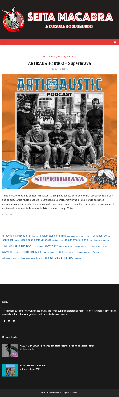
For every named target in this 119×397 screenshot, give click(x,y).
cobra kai (7, 239)
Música (61, 57)
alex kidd (34, 236)
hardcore (11, 245)
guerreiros (105, 240)
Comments (7, 214)
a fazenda (8, 235)
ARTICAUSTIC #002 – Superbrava (59, 63)
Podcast (71, 57)
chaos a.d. (80, 236)
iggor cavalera (38, 247)
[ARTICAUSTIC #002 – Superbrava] (59, 131)
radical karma (53, 252)
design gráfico (58, 240)
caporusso (71, 236)
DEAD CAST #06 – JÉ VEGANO (33, 365)
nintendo (7, 251)
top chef (48, 257)
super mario (30, 258)
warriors (78, 258)
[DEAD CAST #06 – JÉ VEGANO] (10, 370)
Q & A (44, 252)
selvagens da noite (9, 258)
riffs (93, 252)
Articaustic (49, 57)
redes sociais (69, 252)
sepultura (21, 258)
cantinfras (60, 235)
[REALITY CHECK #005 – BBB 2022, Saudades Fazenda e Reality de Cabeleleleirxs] (10, 350)
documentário (72, 239)
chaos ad (88, 236)
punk (38, 251)
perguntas (17, 252)
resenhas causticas (82, 252)
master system (80, 247)
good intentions (94, 240)
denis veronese (42, 239)
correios (17, 240)
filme (85, 239)
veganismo (64, 257)
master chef (66, 246)
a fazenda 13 (22, 235)
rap (61, 251)
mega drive (102, 247)
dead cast (27, 239)
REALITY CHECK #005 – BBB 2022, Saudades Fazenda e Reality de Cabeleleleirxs (57, 345)
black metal (46, 235)
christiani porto (101, 235)
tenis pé (39, 258)
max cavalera (92, 247)
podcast (28, 252)
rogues (98, 252)
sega (104, 252)
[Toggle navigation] (4, 42)
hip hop (26, 246)
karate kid (51, 246)
